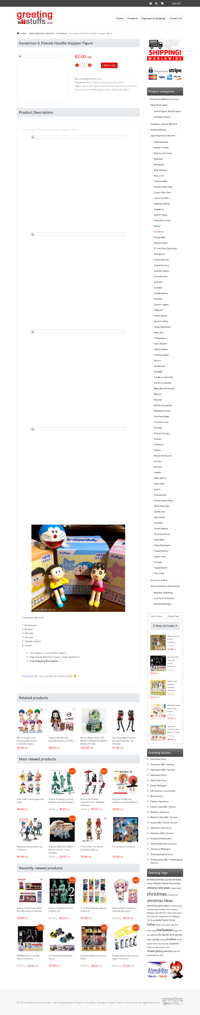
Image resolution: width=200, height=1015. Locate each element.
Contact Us (175, 18)
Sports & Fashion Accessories (165, 585)
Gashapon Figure (162, 116)
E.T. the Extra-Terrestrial (165, 248)
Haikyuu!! (158, 309)
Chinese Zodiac (175, 888)
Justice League (161, 354)
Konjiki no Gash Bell (163, 377)
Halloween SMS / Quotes (162, 769)
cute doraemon (107, 85)
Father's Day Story (171, 925)
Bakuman (158, 158)
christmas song (152, 909)
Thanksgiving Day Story (161, 854)
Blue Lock (159, 175)
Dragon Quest (161, 242)
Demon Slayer (161, 214)
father (151, 924)
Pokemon (158, 444)
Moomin (158, 399)
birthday (151, 879)
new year (165, 944)
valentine (168, 951)
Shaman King (160, 494)
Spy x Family (159, 517)
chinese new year (158, 888)
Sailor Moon (160, 477)
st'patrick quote (153, 947)
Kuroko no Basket (163, 382)
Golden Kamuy (161, 293)
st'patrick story (164, 947)
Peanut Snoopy (161, 433)
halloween (165, 929)
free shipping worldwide (86, 89)
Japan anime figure (120, 89)
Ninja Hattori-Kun (162, 410)
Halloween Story (158, 774)
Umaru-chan (160, 556)
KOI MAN (158, 371)
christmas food (172, 895)
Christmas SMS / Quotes (162, 764)
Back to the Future (163, 153)
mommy (163, 940)
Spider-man (159, 511)
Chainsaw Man (161, 181)
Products (133, 18)
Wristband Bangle (162, 603)
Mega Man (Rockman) (164, 388)
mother (171, 939)
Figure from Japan (159, 104)
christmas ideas (160, 900)
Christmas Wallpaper (160, 848)
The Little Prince (162, 534)
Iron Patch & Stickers (164, 598)
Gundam (158, 298)
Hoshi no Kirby (161, 321)
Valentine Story (157, 955)
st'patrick (174, 943)
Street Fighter (161, 528)
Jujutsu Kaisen (161, 349)
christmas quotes (176, 906)
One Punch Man (161, 416)
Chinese (157, 883)
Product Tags (173, 616)
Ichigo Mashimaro (162, 326)
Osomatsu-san (161, 422)
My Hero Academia (163, 405)
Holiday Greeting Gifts (161, 838)
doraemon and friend (126, 85)
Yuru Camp (159, 573)
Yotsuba (158, 562)
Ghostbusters (161, 276)
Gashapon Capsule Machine (163, 123)
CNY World (151, 920)
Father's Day (160, 925)
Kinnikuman (159, 366)
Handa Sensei (160, 315)
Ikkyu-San (158, 332)
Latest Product (156, 616)
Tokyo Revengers (162, 545)
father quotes (152, 930)
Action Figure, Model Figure (100, 82)
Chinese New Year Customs (163, 843)
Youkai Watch (160, 567)
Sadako (157, 472)
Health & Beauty (158, 129)
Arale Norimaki (161, 142)
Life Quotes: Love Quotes (163, 790)
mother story (157, 944)
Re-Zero (158, 461)
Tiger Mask (159, 539)
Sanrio (157, 489)
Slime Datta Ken (162, 505)
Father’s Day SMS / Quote (162, 806)
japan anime (104, 89)
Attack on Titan (161, 147)
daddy (158, 919)
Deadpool (159, 209)
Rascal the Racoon (163, 455)
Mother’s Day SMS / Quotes (164, 817)
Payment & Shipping (153, 18)
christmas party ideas (158, 905)
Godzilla (158, 287)
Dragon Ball (159, 237)
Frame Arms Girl (161, 259)
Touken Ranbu (161, 550)
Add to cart (109, 65)
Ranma (157, 449)
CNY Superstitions (161, 916)
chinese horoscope (171, 883)
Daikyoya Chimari (162, 203)
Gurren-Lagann (161, 304)
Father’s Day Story (159, 801)
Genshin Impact (161, 270)
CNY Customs (167, 913)
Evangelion (159, 253)
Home (120, 18)
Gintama (158, 281)
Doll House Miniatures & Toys (164, 99)
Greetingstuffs (30, 676)
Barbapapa (159, 164)
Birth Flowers (156, 796)
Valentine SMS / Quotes (162, 833)
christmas (157, 894)
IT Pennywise (160, 338)
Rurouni (158, 466)
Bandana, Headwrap (163, 592)
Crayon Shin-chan (162, 192)
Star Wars (158, 522)
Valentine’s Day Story (160, 827)
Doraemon (62, 33)
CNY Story (151, 916)
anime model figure (89, 85)
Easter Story (168, 919)
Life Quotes (164, 934)
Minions (158, 394)
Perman (157, 438)
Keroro (157, 360)
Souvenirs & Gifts (158, 580)
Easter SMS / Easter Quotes (164, 822)
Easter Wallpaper (158, 785)
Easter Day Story (158, 780)
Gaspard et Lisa (161, 265)
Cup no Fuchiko (161, 197)
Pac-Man (158, 427)
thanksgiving (155, 951)
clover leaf (158, 913)
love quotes (176, 934)
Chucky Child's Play (163, 186)
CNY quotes (177, 913)
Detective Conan (162, 220)
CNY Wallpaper (174, 916)
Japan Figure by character (41, 33)
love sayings (153, 939)
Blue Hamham (160, 170)
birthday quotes (164, 879)
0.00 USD (176, 3)
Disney (157, 225)
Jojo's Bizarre (160, 343)
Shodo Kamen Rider (163, 500)
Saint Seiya (159, 483)
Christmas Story (158, 759)
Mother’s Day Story (159, 812)
